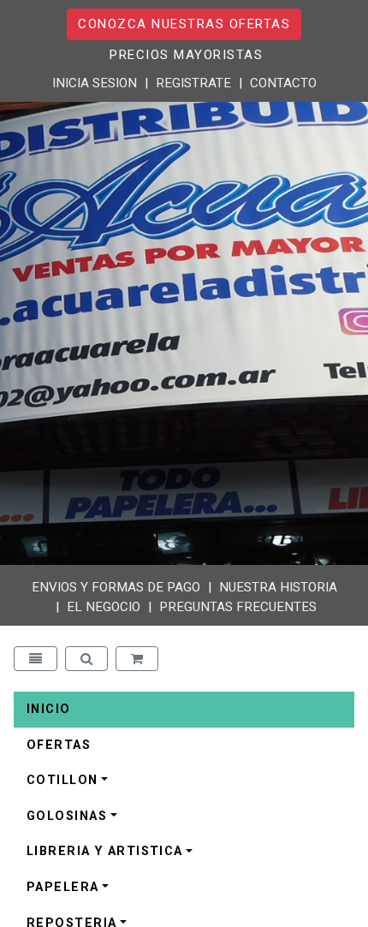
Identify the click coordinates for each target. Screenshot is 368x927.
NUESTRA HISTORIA (278, 587)
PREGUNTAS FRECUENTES (238, 607)
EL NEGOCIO (103, 607)
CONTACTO (283, 83)
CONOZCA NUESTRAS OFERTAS (184, 24)
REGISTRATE (193, 83)
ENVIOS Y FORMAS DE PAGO (116, 587)
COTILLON (62, 780)
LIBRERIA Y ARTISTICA (105, 851)
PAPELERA (63, 887)
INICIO (49, 709)
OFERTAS (59, 745)
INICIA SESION (94, 83)
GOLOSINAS (67, 816)
